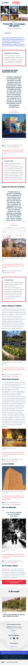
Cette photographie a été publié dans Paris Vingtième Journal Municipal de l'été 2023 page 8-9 (13, 151)
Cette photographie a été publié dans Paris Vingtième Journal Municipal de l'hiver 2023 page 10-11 (13, 265)
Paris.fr (25, 652)
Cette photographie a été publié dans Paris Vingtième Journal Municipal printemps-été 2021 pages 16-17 (13, 497)
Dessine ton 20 (6, 569)
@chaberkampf (16, 146)
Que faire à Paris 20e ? (12, 662)
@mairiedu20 (18, 61)
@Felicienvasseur (16, 504)
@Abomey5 (15, 460)
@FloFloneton (15, 376)
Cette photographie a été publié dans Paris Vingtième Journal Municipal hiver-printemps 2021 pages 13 (13, 556)
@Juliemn (14, 562)
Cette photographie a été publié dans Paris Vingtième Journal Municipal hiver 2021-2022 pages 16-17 (13, 454)
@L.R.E (13, 272)
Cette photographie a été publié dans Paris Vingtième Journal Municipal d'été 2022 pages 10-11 (14, 369)
